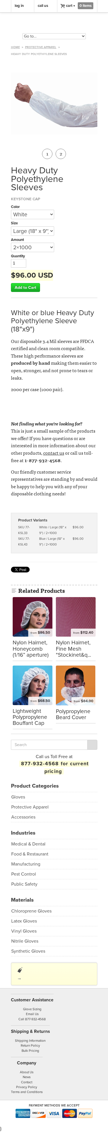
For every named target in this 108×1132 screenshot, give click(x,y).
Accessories (23, 817)
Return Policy (30, 1045)
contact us (53, 452)
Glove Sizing (32, 1009)
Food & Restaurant (29, 854)
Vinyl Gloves (24, 931)
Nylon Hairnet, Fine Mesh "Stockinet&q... (73, 648)
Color (15, 207)
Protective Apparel (40, 47)
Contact (26, 1082)
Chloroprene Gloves (31, 911)
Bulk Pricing (30, 1051)
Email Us (32, 1014)
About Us (26, 1072)
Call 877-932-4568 (32, 1019)
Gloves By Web (54, 23)
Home (15, 47)
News (27, 1077)
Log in (19, 5)
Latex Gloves (24, 921)
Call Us (43, 5)
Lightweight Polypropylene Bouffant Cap (30, 717)
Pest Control (23, 874)
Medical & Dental (28, 844)
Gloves (18, 797)
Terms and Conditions (27, 1092)
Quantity (18, 256)
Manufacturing (25, 864)
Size (14, 223)
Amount (17, 240)
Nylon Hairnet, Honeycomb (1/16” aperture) (31, 648)
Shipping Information (30, 1041)
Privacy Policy (26, 1087)
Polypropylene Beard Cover (73, 714)
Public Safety (24, 884)
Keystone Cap (25, 199)
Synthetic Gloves (28, 951)
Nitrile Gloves (24, 941)
